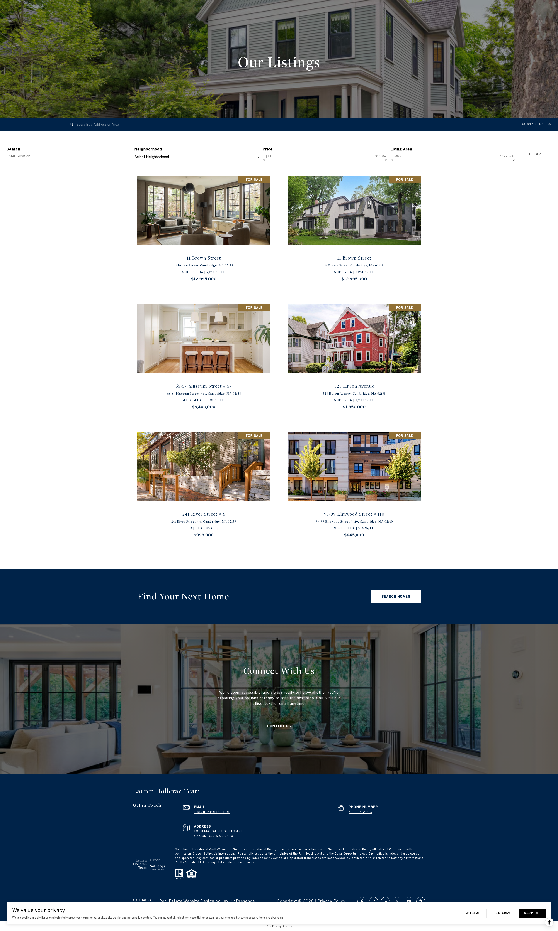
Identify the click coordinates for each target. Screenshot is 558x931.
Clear (535, 154)
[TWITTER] (397, 901)
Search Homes (396, 596)
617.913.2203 (360, 812)
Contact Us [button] (279, 726)
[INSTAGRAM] (373, 901)
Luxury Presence (238, 901)
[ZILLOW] (420, 901)
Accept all (532, 912)
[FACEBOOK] (361, 901)
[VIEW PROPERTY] (203, 228)
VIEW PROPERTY (204, 232)
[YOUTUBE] (409, 901)
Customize (502, 912)
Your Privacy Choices (279, 926)
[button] (536, 124)
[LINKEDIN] (385, 901)
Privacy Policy (331, 901)
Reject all (473, 912)
